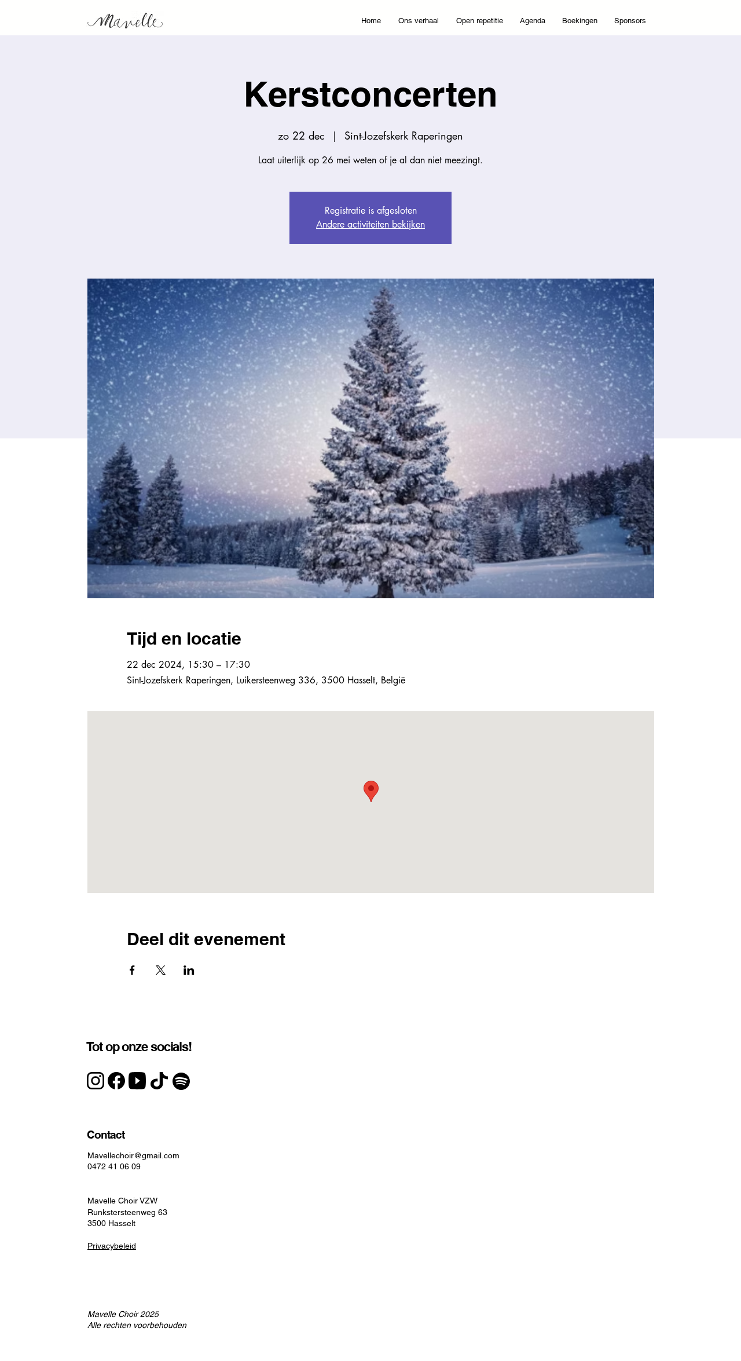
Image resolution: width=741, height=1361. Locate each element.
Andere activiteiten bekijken (370, 224)
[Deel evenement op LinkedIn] (189, 970)
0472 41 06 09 (114, 1166)
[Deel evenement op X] (160, 970)
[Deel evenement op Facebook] (132, 970)
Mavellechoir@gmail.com (133, 1155)
